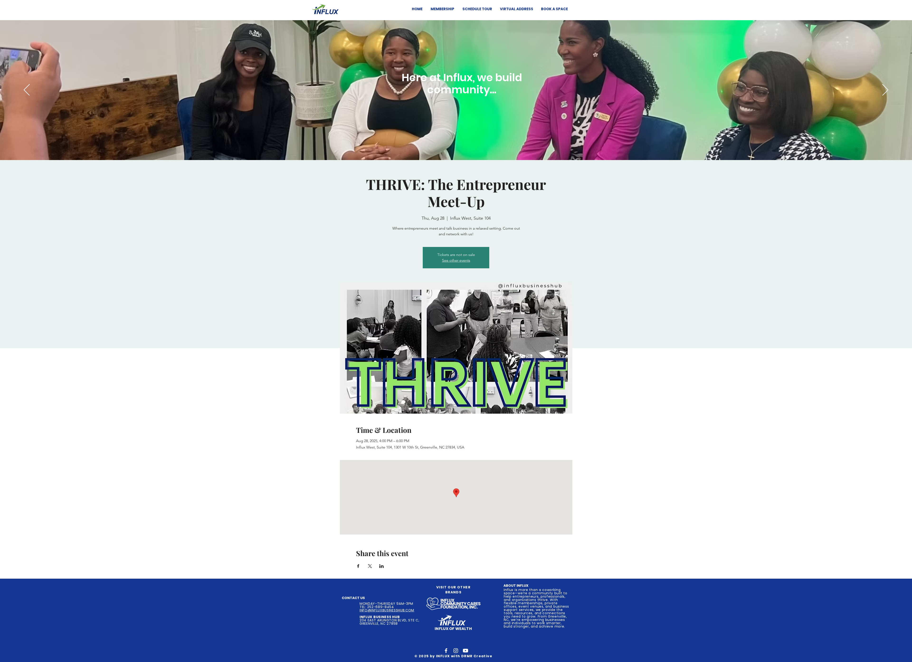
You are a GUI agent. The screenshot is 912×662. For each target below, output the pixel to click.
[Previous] (27, 90)
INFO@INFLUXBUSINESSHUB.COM (387, 610)
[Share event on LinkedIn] (381, 566)
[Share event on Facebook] (358, 566)
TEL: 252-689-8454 (377, 607)
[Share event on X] (370, 566)
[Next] (885, 90)
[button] (442, 9)
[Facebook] (446, 651)
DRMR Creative (476, 656)
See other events (456, 260)
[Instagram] (456, 651)
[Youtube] (465, 651)
